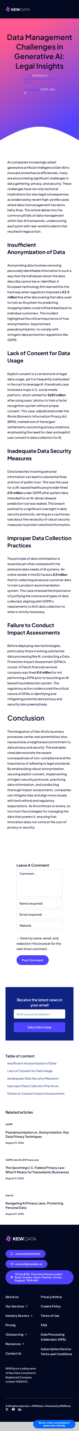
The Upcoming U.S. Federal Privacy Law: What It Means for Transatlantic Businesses (37, 1170)
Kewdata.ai (39, 75)
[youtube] (13, 1409)
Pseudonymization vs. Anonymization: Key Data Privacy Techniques (37, 1134)
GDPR (44, 89)
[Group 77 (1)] (21, 1237)
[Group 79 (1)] (18, 8)
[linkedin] (19, 1409)
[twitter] (7, 1409)
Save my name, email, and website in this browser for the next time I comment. (39, 943)
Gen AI (17, 1159)
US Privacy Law (30, 1159)
